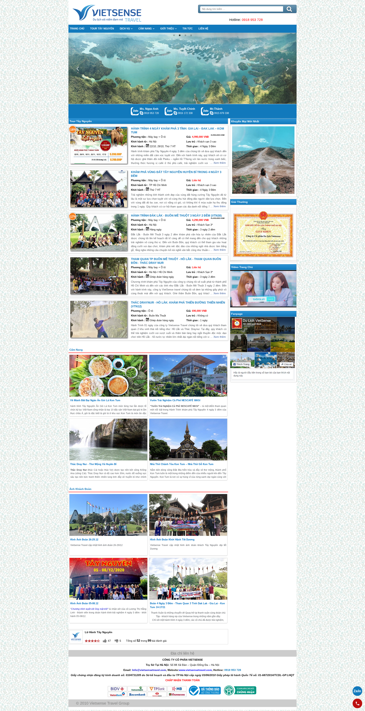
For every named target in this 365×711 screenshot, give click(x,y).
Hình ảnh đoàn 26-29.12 (84, 539)
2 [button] (180, 35)
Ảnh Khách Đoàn (80, 488)
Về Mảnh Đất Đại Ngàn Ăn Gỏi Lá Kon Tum (95, 400)
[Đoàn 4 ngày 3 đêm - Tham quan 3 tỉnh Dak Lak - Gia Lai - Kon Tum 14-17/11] (188, 579)
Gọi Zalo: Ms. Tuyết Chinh (168, 111)
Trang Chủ (116, 12)
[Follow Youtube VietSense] (263, 289)
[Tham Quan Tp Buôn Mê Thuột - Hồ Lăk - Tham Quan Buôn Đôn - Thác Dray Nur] (98, 275)
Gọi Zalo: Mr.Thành (205, 111)
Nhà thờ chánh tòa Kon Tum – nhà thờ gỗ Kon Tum (181, 464)
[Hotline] (357, 703)
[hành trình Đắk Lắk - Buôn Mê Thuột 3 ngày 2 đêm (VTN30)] (98, 232)
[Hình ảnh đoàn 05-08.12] (108, 579)
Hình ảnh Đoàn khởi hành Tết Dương (172, 539)
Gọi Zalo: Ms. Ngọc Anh (135, 111)
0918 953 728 (252, 20)
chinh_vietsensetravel (175, 113)
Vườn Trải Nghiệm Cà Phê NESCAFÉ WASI (175, 400)
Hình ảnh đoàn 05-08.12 (84, 603)
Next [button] (287, 68)
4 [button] (191, 35)
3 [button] (185, 35)
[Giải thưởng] (263, 233)
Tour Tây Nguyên (81, 121)
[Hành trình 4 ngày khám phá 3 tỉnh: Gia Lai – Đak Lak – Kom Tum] (98, 145)
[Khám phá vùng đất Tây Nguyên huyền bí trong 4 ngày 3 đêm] (98, 188)
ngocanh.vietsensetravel (141, 113)
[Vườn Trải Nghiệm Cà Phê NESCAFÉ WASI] (188, 376)
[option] (182, 68)
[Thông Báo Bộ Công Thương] (204, 696)
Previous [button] (77, 68)
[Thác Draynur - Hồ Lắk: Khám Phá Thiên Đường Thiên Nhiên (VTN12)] (98, 319)
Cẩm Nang (76, 349)
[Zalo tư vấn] (357, 691)
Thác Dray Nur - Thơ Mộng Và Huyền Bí (93, 464)
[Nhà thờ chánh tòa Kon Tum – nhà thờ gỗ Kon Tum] (188, 439)
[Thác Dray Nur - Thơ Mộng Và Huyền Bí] (108, 439)
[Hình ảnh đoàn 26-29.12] (108, 515)
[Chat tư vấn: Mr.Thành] (211, 113)
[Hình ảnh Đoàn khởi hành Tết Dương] (188, 515)
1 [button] (174, 35)
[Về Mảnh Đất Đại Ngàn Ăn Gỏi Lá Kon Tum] (108, 376)
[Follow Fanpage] (263, 349)
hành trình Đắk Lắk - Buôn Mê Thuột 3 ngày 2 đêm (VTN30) (176, 215)
